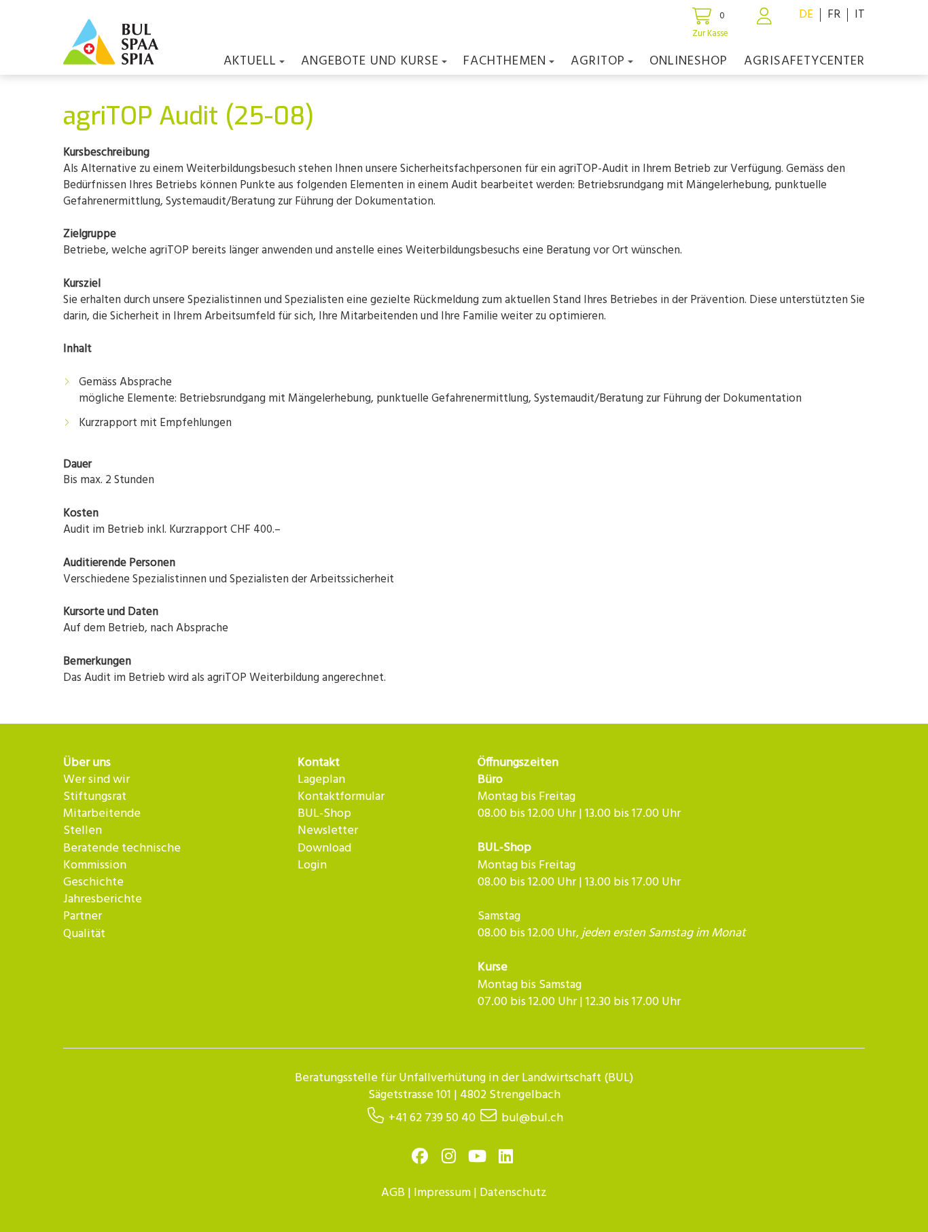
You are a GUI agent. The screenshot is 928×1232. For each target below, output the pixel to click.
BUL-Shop (324, 814)
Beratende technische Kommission (122, 857)
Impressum (442, 1193)
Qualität (84, 934)
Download (324, 848)
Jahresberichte (102, 899)
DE (806, 14)
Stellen (82, 831)
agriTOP (598, 61)
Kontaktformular (341, 797)
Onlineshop (688, 61)
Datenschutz (513, 1193)
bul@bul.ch (532, 1118)
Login (312, 865)
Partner (82, 916)
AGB (393, 1193)
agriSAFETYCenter (804, 61)
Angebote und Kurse (370, 61)
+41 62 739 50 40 (432, 1118)
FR (833, 14)
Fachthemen (504, 61)
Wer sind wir (96, 780)
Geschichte (93, 882)
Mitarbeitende (102, 814)
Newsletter (328, 831)
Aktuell (250, 61)
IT (860, 14)
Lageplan (321, 780)
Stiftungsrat (94, 797)
